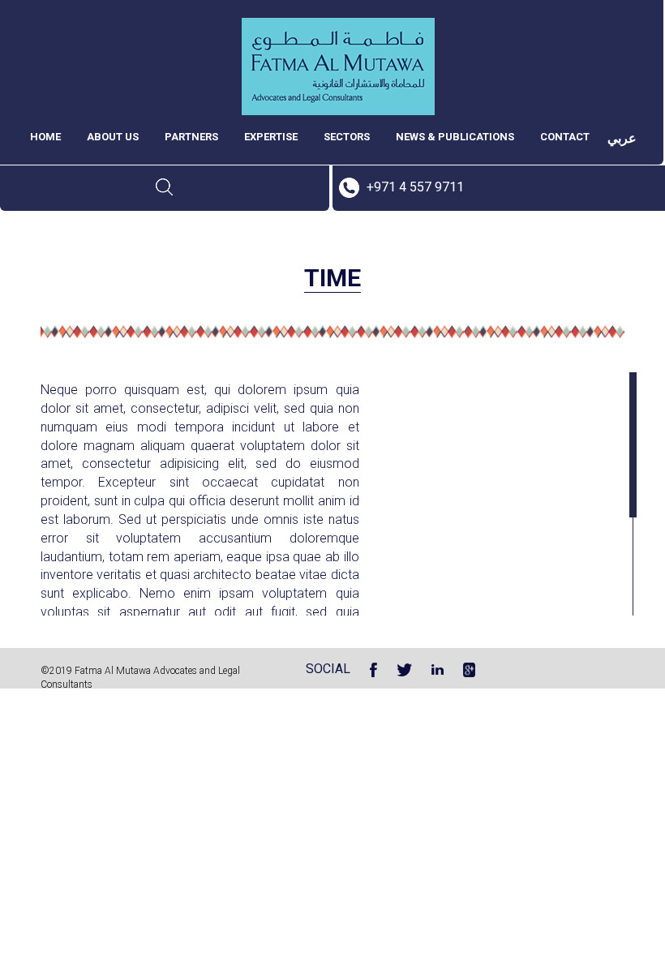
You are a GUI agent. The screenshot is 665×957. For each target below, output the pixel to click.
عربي (622, 138)
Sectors (347, 137)
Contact (565, 137)
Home (45, 137)
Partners (191, 137)
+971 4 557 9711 (415, 187)
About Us (113, 137)
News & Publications (455, 137)
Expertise (271, 137)
